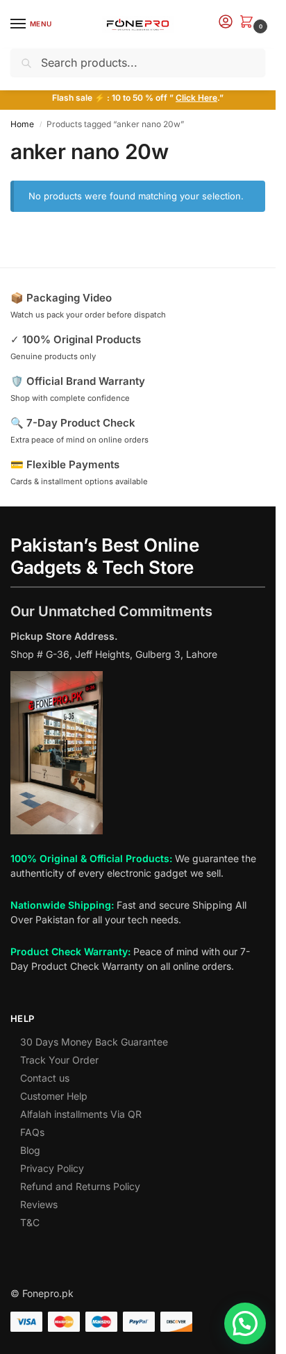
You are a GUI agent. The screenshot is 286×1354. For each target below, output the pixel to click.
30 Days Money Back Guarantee (94, 1042)
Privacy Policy (52, 1168)
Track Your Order (59, 1060)
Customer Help (53, 1096)
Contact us (44, 1078)
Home (22, 124)
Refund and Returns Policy (80, 1186)
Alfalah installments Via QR (81, 1114)
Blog (30, 1150)
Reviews (39, 1204)
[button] (249, 23)
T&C (30, 1222)
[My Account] (225, 22)
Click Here (196, 97)
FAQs (32, 1132)
